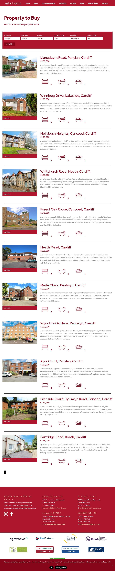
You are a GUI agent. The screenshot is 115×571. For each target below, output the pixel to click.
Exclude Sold (91, 35)
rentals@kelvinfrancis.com (90, 508)
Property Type (59, 35)
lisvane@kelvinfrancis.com (54, 524)
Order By (73, 35)
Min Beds (40, 35)
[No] (112, 565)
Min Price (7, 35)
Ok (52, 568)
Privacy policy (61, 568)
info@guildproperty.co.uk (90, 524)
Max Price (24, 35)
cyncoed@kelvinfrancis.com (55, 508)
